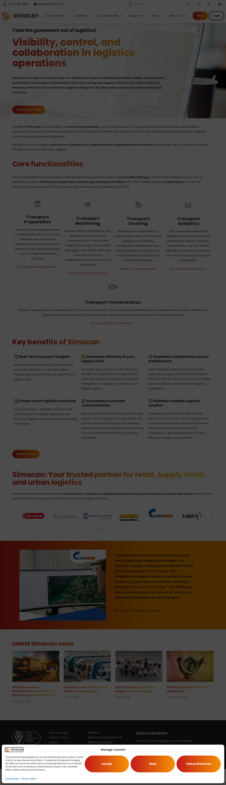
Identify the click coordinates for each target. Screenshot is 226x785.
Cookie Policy (12, 778)
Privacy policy (29, 778)
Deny (152, 764)
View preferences (198, 764)
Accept (107, 764)
